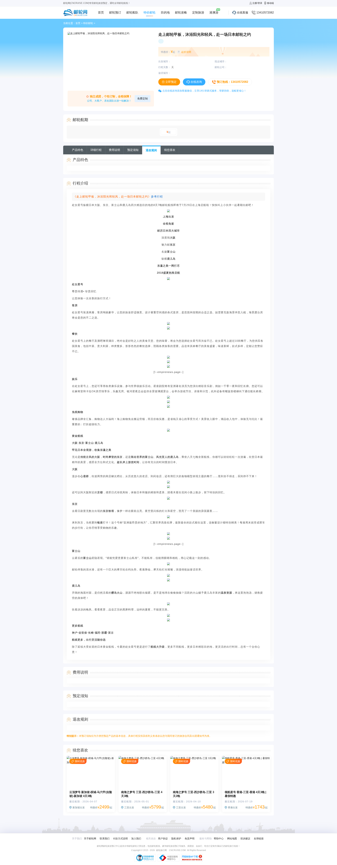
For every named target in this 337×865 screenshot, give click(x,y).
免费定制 (142, 98)
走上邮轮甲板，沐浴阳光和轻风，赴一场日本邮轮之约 (204, 34)
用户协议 (163, 838)
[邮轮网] (75, 12)
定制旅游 (198, 12)
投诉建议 (245, 838)
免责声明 (189, 838)
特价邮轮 (150, 12)
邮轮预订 (115, 12)
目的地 (165, 12)
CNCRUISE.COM (177, 850)
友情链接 (259, 838)
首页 (101, 12)
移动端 (270, 3)
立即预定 (171, 81)
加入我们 (136, 838)
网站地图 (232, 838)
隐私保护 (176, 838)
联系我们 (105, 838)
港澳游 (213, 12)
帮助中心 (219, 838)
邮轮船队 (132, 12)
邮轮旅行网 (161, 850)
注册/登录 (257, 3)
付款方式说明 (120, 838)
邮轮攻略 (181, 12)
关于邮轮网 (90, 838)
